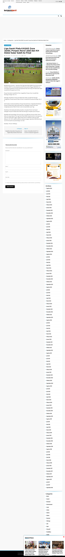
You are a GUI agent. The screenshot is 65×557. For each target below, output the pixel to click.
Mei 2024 (48, 262)
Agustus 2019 (49, 419)
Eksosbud (48, 501)
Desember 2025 (49, 210)
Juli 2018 (48, 452)
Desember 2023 (49, 276)
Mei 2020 (48, 394)
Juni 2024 (48, 259)
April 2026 (48, 199)
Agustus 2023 (49, 287)
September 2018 (49, 446)
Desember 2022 (49, 309)
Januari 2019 (48, 435)
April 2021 (48, 364)
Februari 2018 (49, 462)
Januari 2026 (49, 207)
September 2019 (49, 416)
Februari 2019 (49, 432)
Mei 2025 (48, 229)
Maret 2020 (48, 399)
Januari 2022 (48, 339)
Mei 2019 (48, 424)
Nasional (18, 0)
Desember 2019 (49, 408)
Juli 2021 (48, 355)
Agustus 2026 (49, 188)
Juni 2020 (48, 391)
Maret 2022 (48, 333)
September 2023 (49, 284)
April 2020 (48, 397)
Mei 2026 (48, 196)
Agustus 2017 (49, 479)
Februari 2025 (49, 237)
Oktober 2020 (49, 380)
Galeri (47, 507)
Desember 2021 (49, 342)
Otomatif (48, 529)
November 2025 (49, 213)
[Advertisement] (32, 26)
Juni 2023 (48, 292)
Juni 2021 (48, 358)
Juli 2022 (48, 322)
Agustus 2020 (49, 386)
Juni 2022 (48, 325)
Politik (26, 0)
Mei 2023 (48, 295)
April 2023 (48, 298)
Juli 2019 (48, 421)
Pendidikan (30, 0)
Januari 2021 (48, 372)
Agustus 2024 (49, 254)
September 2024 (49, 251)
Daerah (47, 499)
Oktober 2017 (49, 474)
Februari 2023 (49, 303)
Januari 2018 (48, 465)
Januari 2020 (49, 405)
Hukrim (40, 0)
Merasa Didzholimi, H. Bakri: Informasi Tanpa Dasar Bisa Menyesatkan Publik (52, 73)
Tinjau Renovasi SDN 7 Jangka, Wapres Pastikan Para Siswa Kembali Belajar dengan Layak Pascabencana (30, 553)
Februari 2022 (49, 336)
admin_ (55, 555)
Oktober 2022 (49, 314)
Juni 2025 (48, 226)
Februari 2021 (49, 369)
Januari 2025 (48, 240)
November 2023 (49, 279)
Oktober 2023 (49, 281)
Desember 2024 (49, 243)
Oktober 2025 (49, 215)
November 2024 (49, 246)
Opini (28, 2)
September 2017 (49, 476)
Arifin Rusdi (7, 55)
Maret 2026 (48, 202)
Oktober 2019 (49, 413)
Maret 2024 (48, 268)
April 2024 (48, 265)
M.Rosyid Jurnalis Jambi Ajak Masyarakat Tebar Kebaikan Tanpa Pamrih (57, 551)
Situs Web (7, 177)
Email (6, 171)
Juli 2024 (48, 257)
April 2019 (48, 427)
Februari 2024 (49, 270)
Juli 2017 (48, 482)
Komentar (7, 150)
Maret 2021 (48, 366)
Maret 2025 (48, 235)
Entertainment (19, 2)
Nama (6, 166)
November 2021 (49, 344)
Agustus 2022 (49, 320)
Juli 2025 (48, 224)
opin (47, 523)
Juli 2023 (48, 290)
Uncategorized (8, 45)
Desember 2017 (49, 468)
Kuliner (47, 515)
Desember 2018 (49, 438)
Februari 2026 (49, 204)
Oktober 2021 (49, 347)
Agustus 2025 (49, 221)
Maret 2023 (48, 301)
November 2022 (49, 312)
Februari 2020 (49, 402)
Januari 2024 (49, 273)
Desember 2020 (49, 375)
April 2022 (48, 331)
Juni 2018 (48, 454)
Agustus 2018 (49, 449)
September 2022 (49, 317)
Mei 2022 (48, 328)
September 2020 (49, 383)
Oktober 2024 (49, 248)
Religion (36, 0)
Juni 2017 (48, 484)
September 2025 (49, 218)
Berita (24, 2)
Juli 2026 (48, 191)
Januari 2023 (48, 306)
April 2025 (48, 232)
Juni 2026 (48, 193)
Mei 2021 (48, 361)
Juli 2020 (48, 388)
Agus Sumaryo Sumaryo (51, 63)
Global (22, 0)
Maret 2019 (48, 430)
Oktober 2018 (49, 443)
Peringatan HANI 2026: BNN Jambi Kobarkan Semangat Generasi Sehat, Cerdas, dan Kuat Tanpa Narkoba (44, 552)
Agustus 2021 (49, 353)
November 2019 (49, 410)
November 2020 (49, 377)
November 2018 (49, 441)
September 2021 (49, 350)
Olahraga (48, 521)
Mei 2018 (48, 457)
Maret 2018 (48, 460)
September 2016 (49, 487)
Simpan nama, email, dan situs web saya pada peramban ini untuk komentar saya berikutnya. (23, 182)
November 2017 (49, 471)
